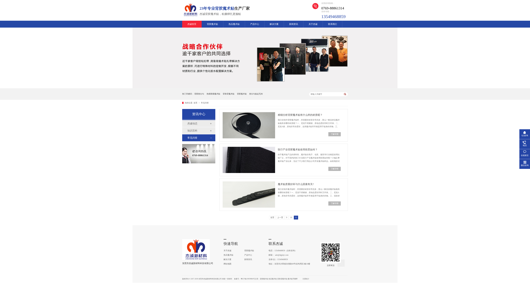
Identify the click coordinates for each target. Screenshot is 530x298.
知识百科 (192, 130)
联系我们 (332, 24)
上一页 (280, 217)
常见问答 (205, 103)
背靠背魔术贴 (228, 94)
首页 (196, 103)
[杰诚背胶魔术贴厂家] (190, 16)
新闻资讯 (293, 24)
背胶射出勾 (199, 94)
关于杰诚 (313, 24)
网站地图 (227, 264)
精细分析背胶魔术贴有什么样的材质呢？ (300, 115)
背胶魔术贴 (212, 24)
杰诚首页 (191, 24)
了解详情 (334, 134)
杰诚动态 (192, 123)
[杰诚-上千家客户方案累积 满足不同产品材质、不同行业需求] (265, 88)
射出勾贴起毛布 (256, 94)
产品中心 (254, 24)
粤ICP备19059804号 (248, 279)
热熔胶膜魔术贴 (213, 94)
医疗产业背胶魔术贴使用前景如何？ (298, 149)
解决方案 (274, 24)
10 (291, 217)
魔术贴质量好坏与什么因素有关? (296, 184)
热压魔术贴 (234, 24)
